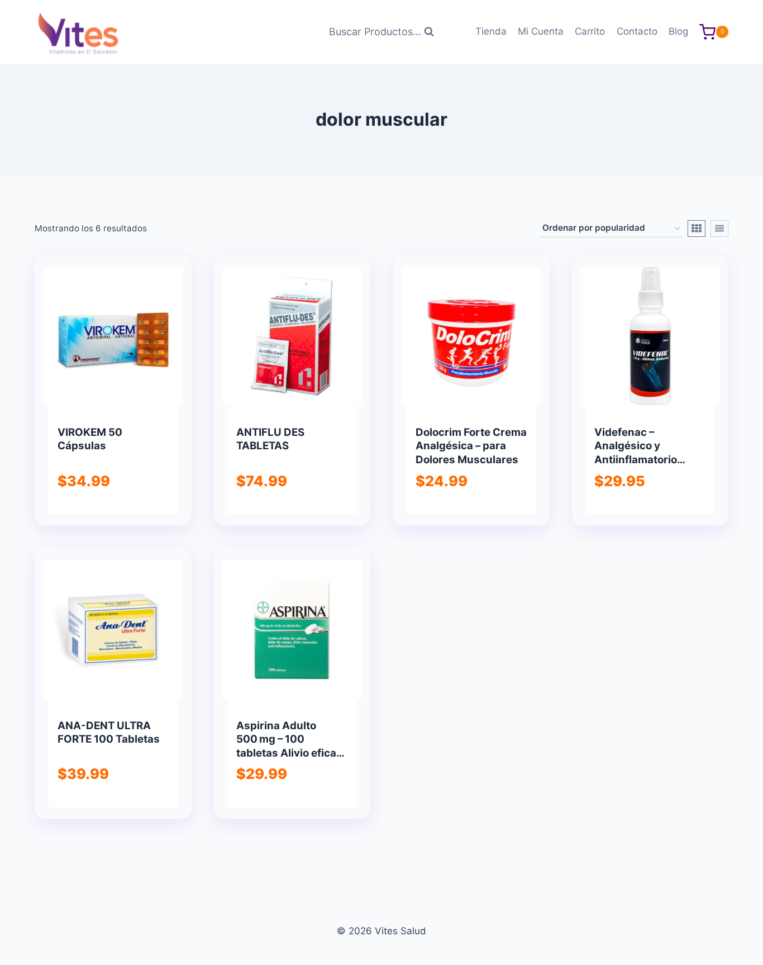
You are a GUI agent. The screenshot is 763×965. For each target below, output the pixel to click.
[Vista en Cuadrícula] (696, 228)
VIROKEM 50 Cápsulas (90, 439)
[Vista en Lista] (719, 228)
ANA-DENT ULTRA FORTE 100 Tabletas (109, 732)
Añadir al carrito (112, 512)
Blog (678, 31)
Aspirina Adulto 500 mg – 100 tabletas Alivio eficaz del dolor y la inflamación (289, 752)
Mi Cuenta (541, 31)
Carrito (590, 31)
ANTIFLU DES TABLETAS (270, 439)
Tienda (491, 31)
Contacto (637, 31)
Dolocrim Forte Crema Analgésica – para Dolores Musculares (471, 446)
